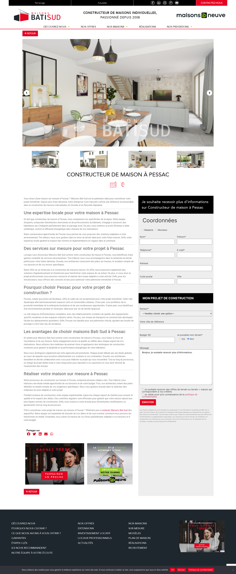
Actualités (85, 543)
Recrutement (138, 548)
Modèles (135, 533)
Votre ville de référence (152, 322)
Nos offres (88, 26)
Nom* (143, 237)
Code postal (146, 276)
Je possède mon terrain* (190, 335)
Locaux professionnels (95, 538)
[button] (26, 93)
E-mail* (181, 250)
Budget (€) (145, 335)
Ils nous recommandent (28, 548)
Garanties (18, 538)
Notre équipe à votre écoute (32, 553)
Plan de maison (140, 538)
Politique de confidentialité (201, 570)
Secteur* (144, 309)
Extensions (86, 528)
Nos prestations (178, 26)
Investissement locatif (94, 533)
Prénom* (181, 237)
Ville (179, 276)
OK (172, 570)
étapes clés (19, 543)
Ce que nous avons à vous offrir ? (36, 533)
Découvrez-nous (55, 26)
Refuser (181, 570)
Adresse (144, 263)
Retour (31, 33)
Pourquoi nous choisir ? (29, 528)
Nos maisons (115, 26)
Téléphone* (145, 250)
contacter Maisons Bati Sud (114, 410)
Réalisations (147, 26)
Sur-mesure (136, 528)
